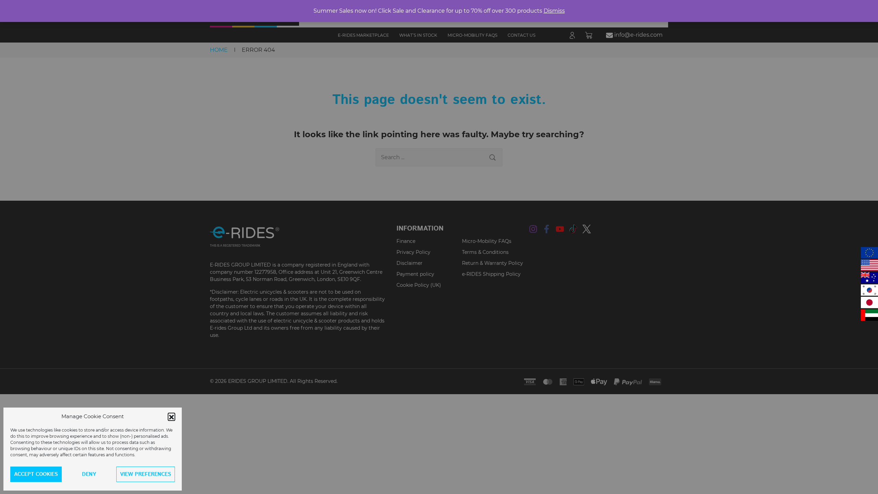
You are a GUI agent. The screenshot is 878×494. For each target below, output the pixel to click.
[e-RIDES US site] (869, 265)
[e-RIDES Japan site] (869, 302)
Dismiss (554, 11)
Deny (89, 474)
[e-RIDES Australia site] (869, 277)
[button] (171, 416)
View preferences (145, 474)
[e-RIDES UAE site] (869, 315)
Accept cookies (36, 474)
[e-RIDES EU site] (869, 252)
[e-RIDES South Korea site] (869, 290)
